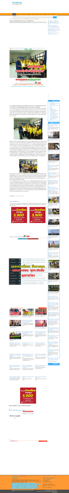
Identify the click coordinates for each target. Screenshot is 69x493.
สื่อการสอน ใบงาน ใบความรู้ (54, 103)
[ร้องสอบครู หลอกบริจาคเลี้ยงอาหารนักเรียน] (28, 377)
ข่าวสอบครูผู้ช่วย (52, 112)
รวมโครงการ (51, 475)
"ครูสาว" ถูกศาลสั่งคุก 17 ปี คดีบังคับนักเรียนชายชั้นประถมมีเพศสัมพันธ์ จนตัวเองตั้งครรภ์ (53, 280)
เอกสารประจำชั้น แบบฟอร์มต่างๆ (27, 485)
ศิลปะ (26, 484)
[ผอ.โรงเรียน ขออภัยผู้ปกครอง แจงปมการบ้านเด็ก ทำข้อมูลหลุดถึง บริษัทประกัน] (53, 343)
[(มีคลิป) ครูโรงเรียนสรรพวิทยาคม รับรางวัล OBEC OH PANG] (15, 323)
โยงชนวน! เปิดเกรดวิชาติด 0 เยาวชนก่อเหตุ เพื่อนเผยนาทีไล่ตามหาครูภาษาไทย (53, 139)
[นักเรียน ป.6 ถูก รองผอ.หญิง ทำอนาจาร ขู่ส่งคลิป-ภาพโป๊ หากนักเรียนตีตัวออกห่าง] (53, 288)
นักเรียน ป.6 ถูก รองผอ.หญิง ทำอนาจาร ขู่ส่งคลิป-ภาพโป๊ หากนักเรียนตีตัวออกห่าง (53, 292)
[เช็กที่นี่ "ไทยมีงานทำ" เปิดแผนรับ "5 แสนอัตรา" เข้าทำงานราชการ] (54, 33)
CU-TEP (42, 48)
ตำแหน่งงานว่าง (18, 483)
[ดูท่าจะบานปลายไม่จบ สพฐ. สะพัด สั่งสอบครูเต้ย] (41, 377)
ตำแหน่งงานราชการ (28, 475)
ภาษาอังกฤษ (32, 484)
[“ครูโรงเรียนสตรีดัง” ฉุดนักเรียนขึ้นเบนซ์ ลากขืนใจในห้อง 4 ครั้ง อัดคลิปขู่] (28, 312)
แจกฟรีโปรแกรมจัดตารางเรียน (21, 79)
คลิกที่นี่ (49, 485)
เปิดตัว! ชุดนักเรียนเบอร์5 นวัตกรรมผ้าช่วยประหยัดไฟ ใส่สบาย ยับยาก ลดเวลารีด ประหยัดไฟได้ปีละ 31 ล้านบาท (28, 359)
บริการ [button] (49, 14)
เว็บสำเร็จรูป (42, 491)
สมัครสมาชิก (24, 476)
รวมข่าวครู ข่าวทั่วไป (16, 18)
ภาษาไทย (29, 484)
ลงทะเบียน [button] (53, 14)
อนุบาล (23, 487)
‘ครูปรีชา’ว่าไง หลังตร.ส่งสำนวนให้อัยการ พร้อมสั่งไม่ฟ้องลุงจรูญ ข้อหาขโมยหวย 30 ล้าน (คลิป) (40, 335)
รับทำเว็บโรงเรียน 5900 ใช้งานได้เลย (17, 48)
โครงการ (51, 107)
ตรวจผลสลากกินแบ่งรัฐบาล (54, 117)
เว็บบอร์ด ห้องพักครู (53, 118)
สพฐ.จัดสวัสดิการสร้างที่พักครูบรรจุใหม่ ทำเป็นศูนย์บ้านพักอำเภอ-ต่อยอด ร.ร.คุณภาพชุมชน (53, 204)
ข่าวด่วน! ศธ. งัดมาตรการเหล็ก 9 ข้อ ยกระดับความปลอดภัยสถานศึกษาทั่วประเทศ (53, 128)
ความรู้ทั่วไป (31, 487)
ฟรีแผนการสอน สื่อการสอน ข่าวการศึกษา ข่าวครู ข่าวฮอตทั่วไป (49, 478)
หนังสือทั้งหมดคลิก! (44, 441)
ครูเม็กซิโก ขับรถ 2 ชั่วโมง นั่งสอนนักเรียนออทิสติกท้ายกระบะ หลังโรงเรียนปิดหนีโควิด (15, 358)
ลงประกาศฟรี (20, 476)
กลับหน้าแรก (38, 491)
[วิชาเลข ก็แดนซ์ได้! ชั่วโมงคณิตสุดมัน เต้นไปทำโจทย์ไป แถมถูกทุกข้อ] (15, 377)
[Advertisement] (40, 7)
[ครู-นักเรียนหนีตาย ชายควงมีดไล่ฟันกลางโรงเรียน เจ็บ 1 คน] (53, 336)
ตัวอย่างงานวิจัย (52, 104)
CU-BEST (38, 48)
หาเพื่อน (35, 487)
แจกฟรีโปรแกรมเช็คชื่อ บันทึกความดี (34, 79)
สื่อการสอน (33, 14)
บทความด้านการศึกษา (53, 114)
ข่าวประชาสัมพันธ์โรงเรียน (15, 484)
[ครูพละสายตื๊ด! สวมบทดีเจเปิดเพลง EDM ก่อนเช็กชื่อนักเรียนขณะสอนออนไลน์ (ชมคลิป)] (28, 332)
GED (24, 48)
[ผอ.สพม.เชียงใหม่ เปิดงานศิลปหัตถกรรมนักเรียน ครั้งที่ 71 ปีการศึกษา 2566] (53, 244)
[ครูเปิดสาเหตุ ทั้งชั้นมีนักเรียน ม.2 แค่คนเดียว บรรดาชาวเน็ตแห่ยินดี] (53, 313)
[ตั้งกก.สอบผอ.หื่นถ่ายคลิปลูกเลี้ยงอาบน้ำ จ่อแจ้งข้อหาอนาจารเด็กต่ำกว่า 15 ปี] (41, 312)
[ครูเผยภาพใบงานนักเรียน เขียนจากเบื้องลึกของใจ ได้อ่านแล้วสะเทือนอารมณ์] (15, 366)
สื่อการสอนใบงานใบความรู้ (15, 485)
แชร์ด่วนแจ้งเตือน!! (27, 487)
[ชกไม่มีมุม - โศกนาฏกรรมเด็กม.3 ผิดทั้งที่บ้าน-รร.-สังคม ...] (53, 146)
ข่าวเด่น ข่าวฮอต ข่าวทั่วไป (54, 113)
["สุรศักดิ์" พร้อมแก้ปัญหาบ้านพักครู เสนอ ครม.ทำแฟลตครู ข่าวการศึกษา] (53, 222)
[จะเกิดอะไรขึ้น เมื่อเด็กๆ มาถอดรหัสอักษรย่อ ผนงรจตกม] (28, 343)
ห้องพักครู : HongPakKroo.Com (53, 490)
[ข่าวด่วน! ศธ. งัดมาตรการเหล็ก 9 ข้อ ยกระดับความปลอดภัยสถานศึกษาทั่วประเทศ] (53, 125)
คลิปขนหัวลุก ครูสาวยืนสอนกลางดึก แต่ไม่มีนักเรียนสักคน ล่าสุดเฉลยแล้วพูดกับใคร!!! (53, 331)
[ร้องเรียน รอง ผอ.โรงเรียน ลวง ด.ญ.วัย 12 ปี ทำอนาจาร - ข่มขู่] (53, 297)
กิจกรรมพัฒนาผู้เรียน (14, 487)
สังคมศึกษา (36, 484)
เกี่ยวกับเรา (23, 488)
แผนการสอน (52, 102)
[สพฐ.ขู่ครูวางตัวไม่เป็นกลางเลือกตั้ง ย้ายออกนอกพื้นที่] (15, 335)
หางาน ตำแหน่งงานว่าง (53, 115)
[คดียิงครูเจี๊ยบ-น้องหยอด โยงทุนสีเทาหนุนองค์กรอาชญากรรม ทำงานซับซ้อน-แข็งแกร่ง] (53, 350)
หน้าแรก (14, 14)
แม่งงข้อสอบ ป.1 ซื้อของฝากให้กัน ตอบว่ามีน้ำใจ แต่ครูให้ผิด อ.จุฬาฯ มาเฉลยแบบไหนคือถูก (53, 236)
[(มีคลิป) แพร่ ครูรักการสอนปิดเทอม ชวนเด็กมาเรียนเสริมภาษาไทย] (41, 366)
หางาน (37, 487)
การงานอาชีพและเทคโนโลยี (28, 486)
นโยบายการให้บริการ (27, 488)
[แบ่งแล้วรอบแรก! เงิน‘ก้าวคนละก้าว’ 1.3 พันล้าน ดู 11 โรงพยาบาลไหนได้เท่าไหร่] (41, 323)
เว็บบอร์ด (20, 488)
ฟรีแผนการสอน (29, 14)
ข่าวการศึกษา (14, 475)
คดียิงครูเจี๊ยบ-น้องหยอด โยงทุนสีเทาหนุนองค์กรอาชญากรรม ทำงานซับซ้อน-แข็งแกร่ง (53, 353)
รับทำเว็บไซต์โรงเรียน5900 (48, 491)
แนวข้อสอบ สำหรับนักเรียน (54, 110)
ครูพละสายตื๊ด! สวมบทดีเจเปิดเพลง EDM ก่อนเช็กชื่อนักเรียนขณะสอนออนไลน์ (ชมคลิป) (27, 335)
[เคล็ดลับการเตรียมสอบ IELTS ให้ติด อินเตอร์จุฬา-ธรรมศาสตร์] (53, 181)
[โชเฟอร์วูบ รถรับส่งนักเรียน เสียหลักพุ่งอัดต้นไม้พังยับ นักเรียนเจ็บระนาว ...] (53, 157)
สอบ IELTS (30, 48)
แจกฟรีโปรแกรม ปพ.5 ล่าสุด (22, 238)
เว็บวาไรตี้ (54, 491)
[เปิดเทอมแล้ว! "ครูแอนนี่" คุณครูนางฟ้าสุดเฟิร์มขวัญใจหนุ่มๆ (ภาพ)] (15, 343)
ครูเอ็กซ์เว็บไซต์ (50, 487)
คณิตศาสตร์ (24, 484)
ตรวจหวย (17, 488)
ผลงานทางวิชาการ (40, 475)
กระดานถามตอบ (34, 475)
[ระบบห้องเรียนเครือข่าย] (54, 361)
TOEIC (56, 360)
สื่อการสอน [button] (23, 14)
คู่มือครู (37, 14)
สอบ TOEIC (34, 48)
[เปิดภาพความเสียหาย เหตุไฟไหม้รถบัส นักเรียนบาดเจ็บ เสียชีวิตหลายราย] (53, 166)
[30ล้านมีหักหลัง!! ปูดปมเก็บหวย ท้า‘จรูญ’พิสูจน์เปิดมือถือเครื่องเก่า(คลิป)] (15, 312)
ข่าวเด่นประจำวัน (14, 476)
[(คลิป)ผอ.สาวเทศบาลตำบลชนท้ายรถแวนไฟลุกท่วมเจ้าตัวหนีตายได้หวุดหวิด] (53, 253)
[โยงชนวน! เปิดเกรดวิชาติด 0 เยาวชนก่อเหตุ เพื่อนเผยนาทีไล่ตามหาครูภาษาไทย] (53, 134)
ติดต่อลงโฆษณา (33, 488)
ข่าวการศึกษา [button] (18, 14)
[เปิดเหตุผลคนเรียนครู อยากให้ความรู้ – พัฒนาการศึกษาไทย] (41, 343)
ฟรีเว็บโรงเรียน (45, 14)
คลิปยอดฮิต (27, 483)
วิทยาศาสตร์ (20, 484)
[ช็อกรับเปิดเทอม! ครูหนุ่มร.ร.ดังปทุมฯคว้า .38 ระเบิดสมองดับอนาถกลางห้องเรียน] (28, 366)
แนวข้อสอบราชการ (53, 109)
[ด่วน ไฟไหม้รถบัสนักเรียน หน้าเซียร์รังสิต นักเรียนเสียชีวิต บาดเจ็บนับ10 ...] (53, 174)
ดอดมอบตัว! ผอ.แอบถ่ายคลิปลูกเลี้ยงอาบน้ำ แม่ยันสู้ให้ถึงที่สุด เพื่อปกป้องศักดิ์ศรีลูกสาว (28, 324)
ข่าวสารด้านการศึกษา (53, 111)
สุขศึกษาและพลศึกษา (34, 486)
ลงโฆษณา (51, 119)
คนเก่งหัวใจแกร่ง (20, 487)
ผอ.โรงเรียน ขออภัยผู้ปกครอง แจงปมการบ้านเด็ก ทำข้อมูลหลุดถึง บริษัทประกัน (53, 346)
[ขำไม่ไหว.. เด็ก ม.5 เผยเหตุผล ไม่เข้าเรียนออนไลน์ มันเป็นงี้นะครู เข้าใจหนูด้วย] (41, 355)
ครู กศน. (41, 14)
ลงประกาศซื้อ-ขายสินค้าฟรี (54, 116)
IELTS (27, 48)
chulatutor (52, 359)
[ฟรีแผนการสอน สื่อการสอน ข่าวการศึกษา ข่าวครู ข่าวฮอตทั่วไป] (17, 3)
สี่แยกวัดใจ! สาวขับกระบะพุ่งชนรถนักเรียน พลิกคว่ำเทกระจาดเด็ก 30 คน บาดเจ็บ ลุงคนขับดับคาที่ (53, 323)
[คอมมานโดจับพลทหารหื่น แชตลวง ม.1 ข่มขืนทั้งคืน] (53, 264)
